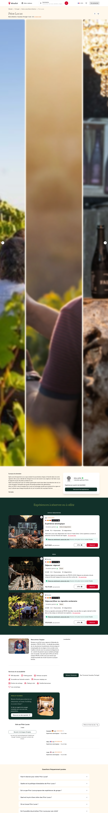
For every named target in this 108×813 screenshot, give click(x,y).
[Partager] (95, 13)
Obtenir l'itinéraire (71, 675)
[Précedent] (2, 242)
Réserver (92, 545)
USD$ (81, 3)
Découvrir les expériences (81, 489)
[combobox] (53, 3)
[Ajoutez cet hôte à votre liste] (98, 13)
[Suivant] (105, 242)
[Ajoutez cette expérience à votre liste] (41, 517)
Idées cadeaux (28, 3)
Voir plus (11, 492)
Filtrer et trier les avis (90, 724)
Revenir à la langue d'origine (22, 732)
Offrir (78, 545)
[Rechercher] (66, 3)
